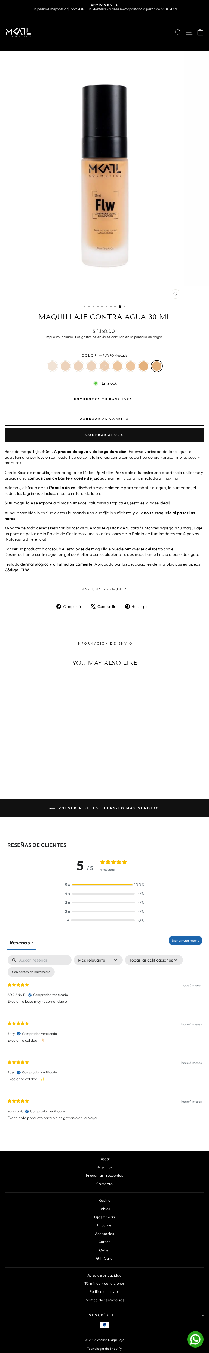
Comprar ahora (104, 435)
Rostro (104, 1200)
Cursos (104, 1241)
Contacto (104, 1183)
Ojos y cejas (104, 1216)
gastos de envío (93, 337)
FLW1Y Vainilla (52, 366)
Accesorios (104, 1233)
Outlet (104, 1250)
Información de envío (104, 643)
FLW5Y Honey (104, 366)
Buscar (104, 1158)
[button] (104, 885)
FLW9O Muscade (156, 366)
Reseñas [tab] (21, 942)
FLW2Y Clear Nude (65, 366)
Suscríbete (103, 1315)
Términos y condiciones (104, 1283)
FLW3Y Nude (78, 366)
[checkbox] (31, 972)
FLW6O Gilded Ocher (117, 366)
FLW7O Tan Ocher (130, 366)
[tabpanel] (104, 1042)
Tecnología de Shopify (104, 1348)
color (104, 355)
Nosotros (104, 1167)
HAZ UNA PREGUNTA (104, 589)
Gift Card (104, 1258)
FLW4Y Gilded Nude (91, 366)
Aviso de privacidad (104, 1275)
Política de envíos (105, 1291)
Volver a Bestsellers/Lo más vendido (108, 808)
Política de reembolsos (104, 1299)
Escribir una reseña (185, 940)
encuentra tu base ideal (104, 399)
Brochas (104, 1225)
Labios (104, 1208)
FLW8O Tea (143, 366)
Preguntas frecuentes (104, 1175)
